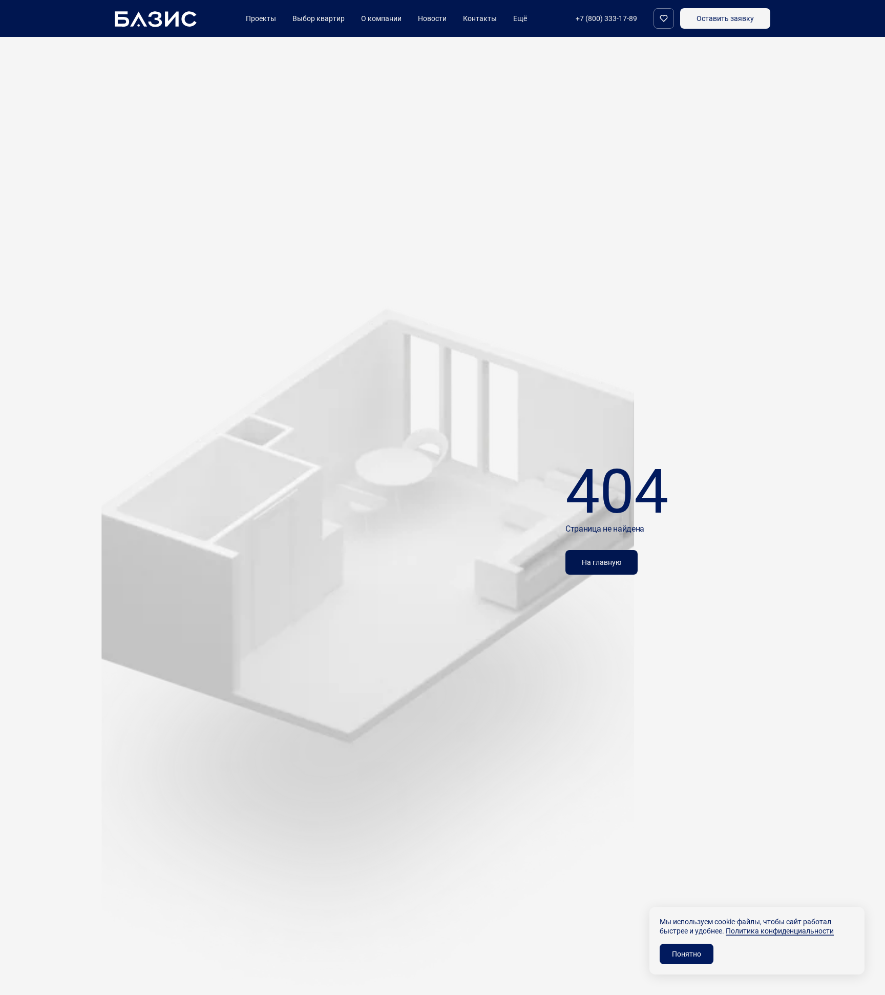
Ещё (520, 18)
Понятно (686, 954)
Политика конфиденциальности (780, 931)
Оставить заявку (725, 18)
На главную (601, 562)
